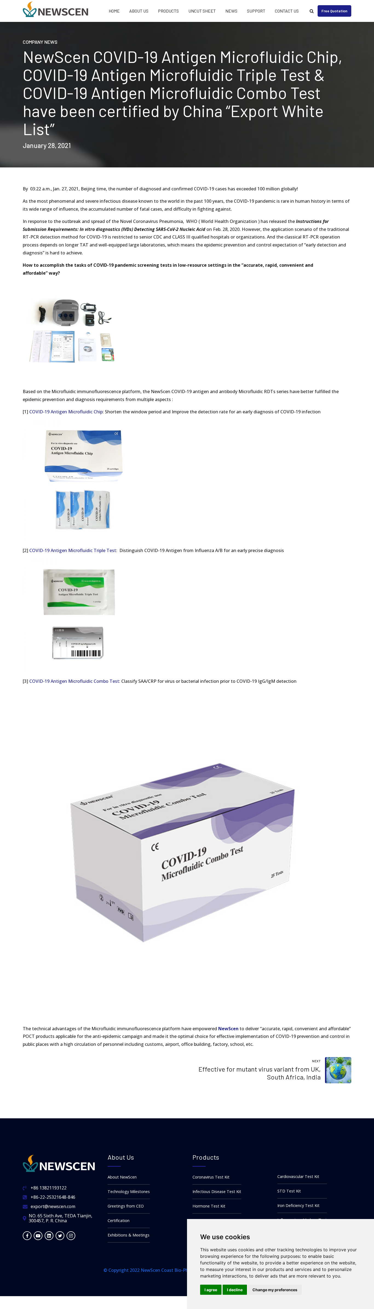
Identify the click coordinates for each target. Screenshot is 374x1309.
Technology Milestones (129, 1191)
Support (256, 10)
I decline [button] (235, 1289)
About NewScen (122, 1177)
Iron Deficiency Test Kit (298, 1205)
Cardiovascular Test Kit (298, 1176)
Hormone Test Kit (208, 1206)
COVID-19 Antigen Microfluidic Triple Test (72, 550)
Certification (119, 1220)
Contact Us (287, 10)
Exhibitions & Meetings (128, 1235)
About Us (138, 10)
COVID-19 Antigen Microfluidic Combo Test (74, 681)
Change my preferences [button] (274, 1289)
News (231, 10)
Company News (40, 42)
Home (114, 10)
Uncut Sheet (202, 10)
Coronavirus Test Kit (210, 1177)
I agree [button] (211, 1289)
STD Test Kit (289, 1191)
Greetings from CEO (126, 1206)
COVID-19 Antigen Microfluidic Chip (66, 412)
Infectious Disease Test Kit (216, 1191)
